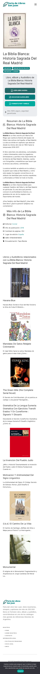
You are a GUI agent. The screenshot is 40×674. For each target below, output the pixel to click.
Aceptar (20, 671)
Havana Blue (9, 300)
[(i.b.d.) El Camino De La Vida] (20, 519)
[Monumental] (20, 563)
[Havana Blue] (20, 296)
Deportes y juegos (11, 71)
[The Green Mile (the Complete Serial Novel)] (20, 386)
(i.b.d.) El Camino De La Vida (17, 523)
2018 (22, 228)
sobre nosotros (11, 633)
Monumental (9, 567)
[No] (38, 668)
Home (7, 630)
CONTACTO (8, 635)
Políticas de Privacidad (13, 641)
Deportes (7, 68)
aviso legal (9, 644)
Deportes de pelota (21, 68)
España (21, 234)
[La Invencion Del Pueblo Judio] (20, 456)
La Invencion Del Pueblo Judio (18, 460)
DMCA (7, 646)
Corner (14, 224)
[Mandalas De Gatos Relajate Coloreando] (20, 340)
